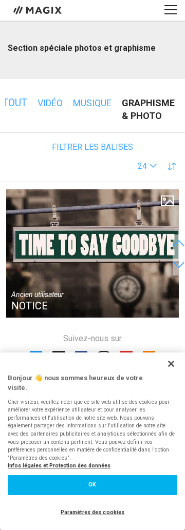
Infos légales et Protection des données (59, 465)
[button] (147, 166)
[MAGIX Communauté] (38, 10)
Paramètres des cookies (92, 512)
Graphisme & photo (148, 109)
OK (92, 484)
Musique (92, 102)
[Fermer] (171, 363)
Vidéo (50, 102)
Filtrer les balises (92, 147)
